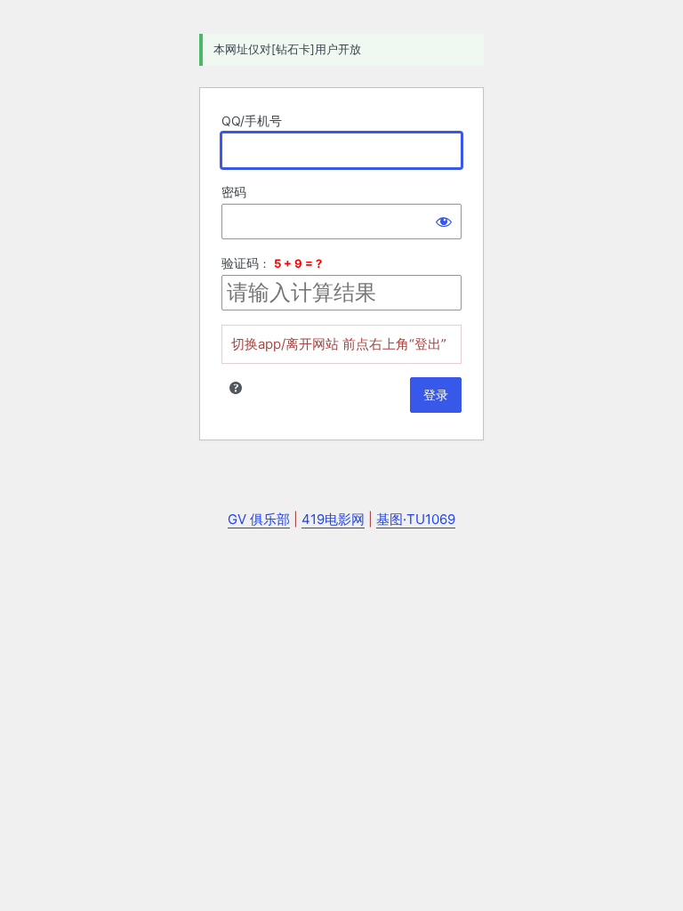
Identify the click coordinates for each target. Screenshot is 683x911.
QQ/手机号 (251, 120)
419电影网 (333, 519)
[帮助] (235, 388)
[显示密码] (444, 221)
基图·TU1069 (415, 519)
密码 (233, 191)
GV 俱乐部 (259, 519)
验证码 (240, 262)
